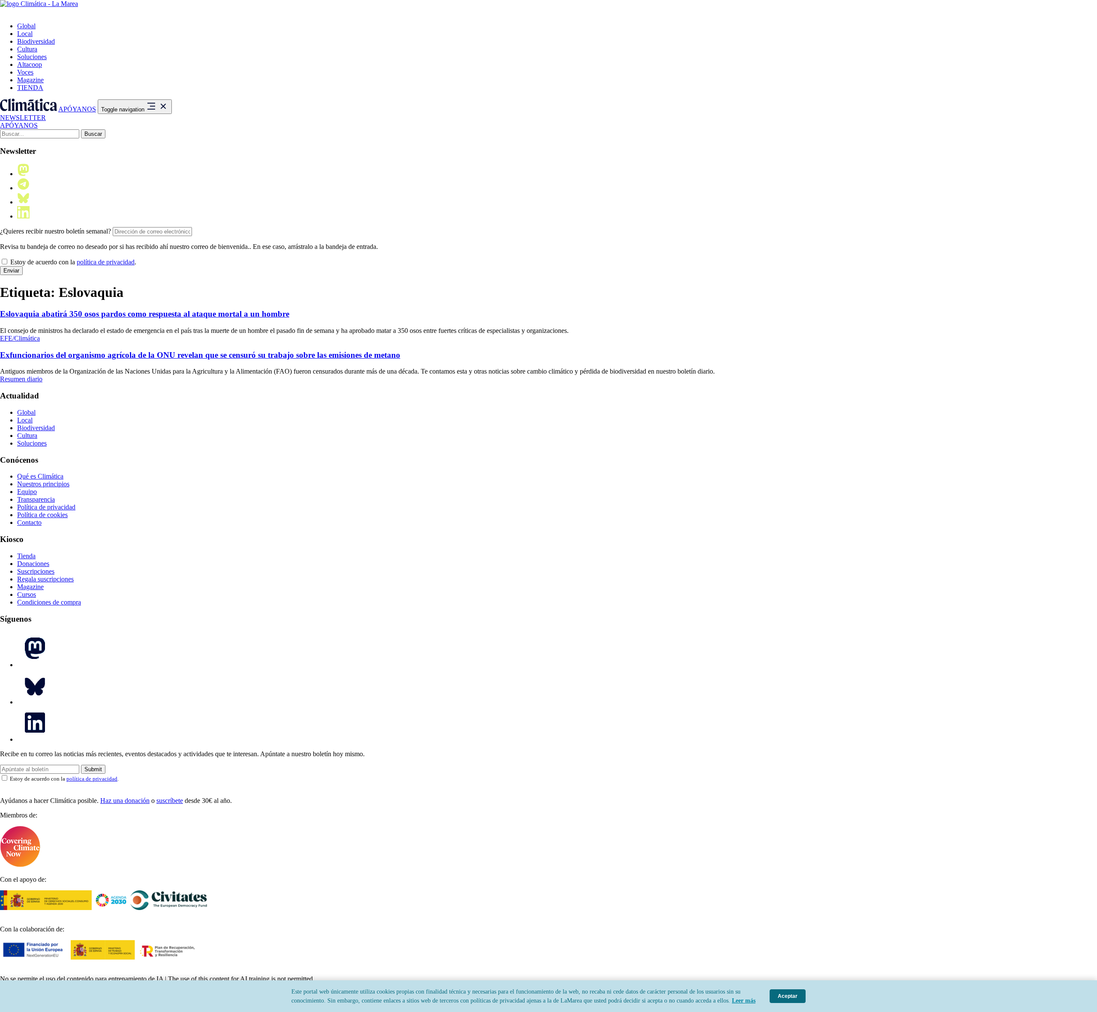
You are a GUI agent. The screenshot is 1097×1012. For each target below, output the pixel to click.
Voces (25, 72)
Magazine (30, 80)
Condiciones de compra (49, 602)
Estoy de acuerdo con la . (72, 262)
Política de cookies (42, 514)
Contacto (29, 522)
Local (25, 33)
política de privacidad (106, 262)
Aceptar (787, 996)
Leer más (743, 1000)
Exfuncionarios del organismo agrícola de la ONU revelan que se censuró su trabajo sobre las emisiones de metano (200, 354)
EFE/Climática (20, 338)
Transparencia (36, 499)
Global (26, 26)
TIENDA (30, 87)
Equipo (27, 491)
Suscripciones (35, 571)
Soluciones (32, 56)
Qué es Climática (40, 476)
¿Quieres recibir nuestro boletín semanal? (55, 231)
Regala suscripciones (45, 579)
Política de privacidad (46, 507)
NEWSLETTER (23, 117)
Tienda (26, 556)
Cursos (26, 594)
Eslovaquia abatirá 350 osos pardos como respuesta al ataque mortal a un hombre (144, 313)
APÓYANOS (77, 109)
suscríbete (169, 800)
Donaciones (33, 563)
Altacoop (29, 64)
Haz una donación (125, 800)
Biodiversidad (36, 41)
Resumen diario (21, 379)
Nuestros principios (43, 484)
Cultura (27, 49)
